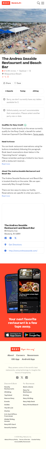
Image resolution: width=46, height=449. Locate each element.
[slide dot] (16, 51)
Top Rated (8, 395)
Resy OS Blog (28, 398)
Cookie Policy (35, 439)
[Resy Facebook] (26, 377)
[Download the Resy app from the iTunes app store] (14, 334)
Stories (7, 411)
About (10, 355)
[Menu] (42, 3)
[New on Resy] (5, 77)
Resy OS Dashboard (30, 405)
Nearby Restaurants (9, 388)
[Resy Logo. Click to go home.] (6, 3)
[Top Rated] (8, 77)
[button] (38, 3)
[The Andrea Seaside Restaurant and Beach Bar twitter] (15, 238)
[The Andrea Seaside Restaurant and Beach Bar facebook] (5, 238)
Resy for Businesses (27, 391)
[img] (3, 74)
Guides (7, 405)
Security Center (10, 427)
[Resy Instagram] (17, 377)
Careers (20, 355)
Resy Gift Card (10, 424)
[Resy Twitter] (22, 377)
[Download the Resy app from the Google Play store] (33, 334)
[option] (23, 31)
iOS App (15, 359)
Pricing (26, 395)
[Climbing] (3, 77)
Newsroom (33, 355)
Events (7, 401)
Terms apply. (38, 134)
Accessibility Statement (22, 442)
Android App (28, 359)
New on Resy (9, 398)
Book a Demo (28, 387)
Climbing (7, 392)
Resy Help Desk (29, 401)
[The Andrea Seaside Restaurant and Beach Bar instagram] (10, 238)
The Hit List (8, 408)
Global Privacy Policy (11, 439)
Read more (6, 164)
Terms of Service (24, 439)
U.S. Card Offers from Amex (10, 415)
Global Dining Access (9, 420)
